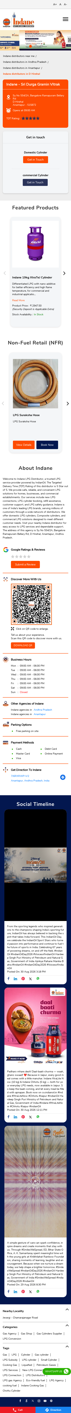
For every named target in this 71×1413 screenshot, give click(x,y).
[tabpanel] (35, 40)
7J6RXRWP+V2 (20, 776)
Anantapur (40, 714)
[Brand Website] (51, 1400)
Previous (6, 273)
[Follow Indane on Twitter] (32, 1400)
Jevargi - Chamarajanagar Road (20, 1317)
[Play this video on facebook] (35, 866)
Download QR (23, 645)
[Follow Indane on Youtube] (45, 1400)
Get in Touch (35, 160)
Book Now (47, 445)
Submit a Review (25, 564)
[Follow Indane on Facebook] (20, 1400)
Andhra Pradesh (43, 710)
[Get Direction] (63, 779)
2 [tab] (35, 46)
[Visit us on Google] (26, 1400)
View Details (23, 445)
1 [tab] (30, 46)
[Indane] (18, 19)
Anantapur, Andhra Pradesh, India (30, 780)
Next (65, 273)
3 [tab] (41, 46)
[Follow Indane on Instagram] (38, 1400)
